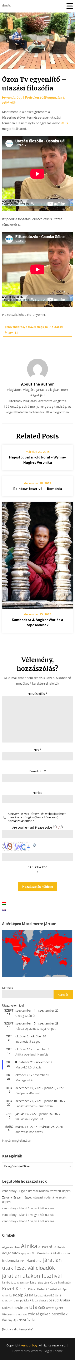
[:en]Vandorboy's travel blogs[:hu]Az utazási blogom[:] (34, 329)
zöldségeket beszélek (48, 1313)
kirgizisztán (39, 1282)
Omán (58, 1295)
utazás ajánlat (54, 1308)
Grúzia (41, 1253)
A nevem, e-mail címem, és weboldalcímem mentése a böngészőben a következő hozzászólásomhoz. (37, 817)
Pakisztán (7, 1300)
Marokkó (49, 1295)
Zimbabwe (21, 1314)
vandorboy (14, 97)
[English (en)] (4, 910)
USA (26, 1308)
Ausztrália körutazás (29, 1132)
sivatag (43, 1300)
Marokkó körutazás (28, 1067)
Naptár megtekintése (16, 1140)
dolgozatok (11, 1253)
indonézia (10, 1260)
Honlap (37, 793)
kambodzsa (9, 1282)
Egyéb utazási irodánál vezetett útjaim (45, 1191)
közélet (51, 1289)
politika (24, 1300)
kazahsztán (23, 1282)
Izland (30, 1260)
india (66, 1253)
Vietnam (8, 1314)
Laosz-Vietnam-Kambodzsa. (34, 1106)
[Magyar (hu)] (4, 903)
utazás (37, 1307)
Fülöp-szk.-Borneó (27, 1093)
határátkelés (54, 1253)
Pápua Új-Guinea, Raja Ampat (35, 1029)
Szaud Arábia (59, 1300)
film (34, 1253)
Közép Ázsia (23, 1294)
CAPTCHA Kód (37, 867)
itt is (64, 123)
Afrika (29, 1246)
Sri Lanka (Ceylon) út (29, 1119)
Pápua (34, 1300)
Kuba (53, 1282)
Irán (22, 1261)
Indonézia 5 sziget (27, 1041)
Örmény (7, 1320)
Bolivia (61, 1247)
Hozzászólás (37, 694)
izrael (39, 1261)
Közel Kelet (36, 1289)
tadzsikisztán (12, 1307)
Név (37, 750)
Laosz (38, 1295)
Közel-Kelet (14, 1288)
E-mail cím (37, 771)
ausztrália (47, 1246)
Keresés (7, 988)
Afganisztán (11, 1247)
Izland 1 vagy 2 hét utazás (36, 1208)
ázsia (31, 1319)
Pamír (16, 1300)
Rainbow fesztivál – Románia (37, 488)
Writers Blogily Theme (47, 1351)
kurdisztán (64, 1282)
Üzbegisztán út (25, 1016)
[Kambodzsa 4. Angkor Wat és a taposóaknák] (37, 554)
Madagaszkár (24, 1080)
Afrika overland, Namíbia (32, 1054)
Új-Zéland (19, 1320)
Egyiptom (26, 1253)
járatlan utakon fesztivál (32, 1275)
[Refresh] (34, 844)
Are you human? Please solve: (32, 827)
